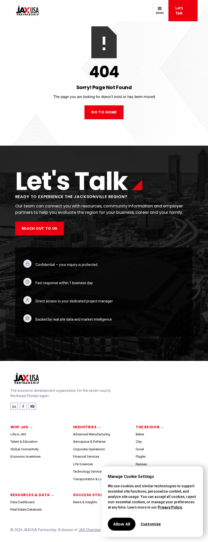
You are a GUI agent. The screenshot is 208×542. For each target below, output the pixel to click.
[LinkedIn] (23, 406)
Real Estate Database (26, 509)
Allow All (121, 524)
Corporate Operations (89, 449)
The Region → (150, 427)
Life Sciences (83, 464)
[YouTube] (32, 406)
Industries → (87, 427)
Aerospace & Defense (89, 441)
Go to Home (104, 112)
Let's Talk (179, 10)
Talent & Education (24, 441)
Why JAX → (21, 427)
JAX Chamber (89, 530)
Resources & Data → (32, 494)
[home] (24, 11)
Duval (140, 449)
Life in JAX (18, 434)
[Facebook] (14, 406)
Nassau (141, 464)
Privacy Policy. (170, 507)
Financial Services (86, 456)
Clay (139, 441)
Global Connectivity (24, 449)
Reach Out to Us (40, 228)
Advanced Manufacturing (91, 434)
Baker (140, 434)
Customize (151, 524)
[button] (159, 10)
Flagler (141, 456)
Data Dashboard (22, 502)
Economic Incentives (25, 456)
